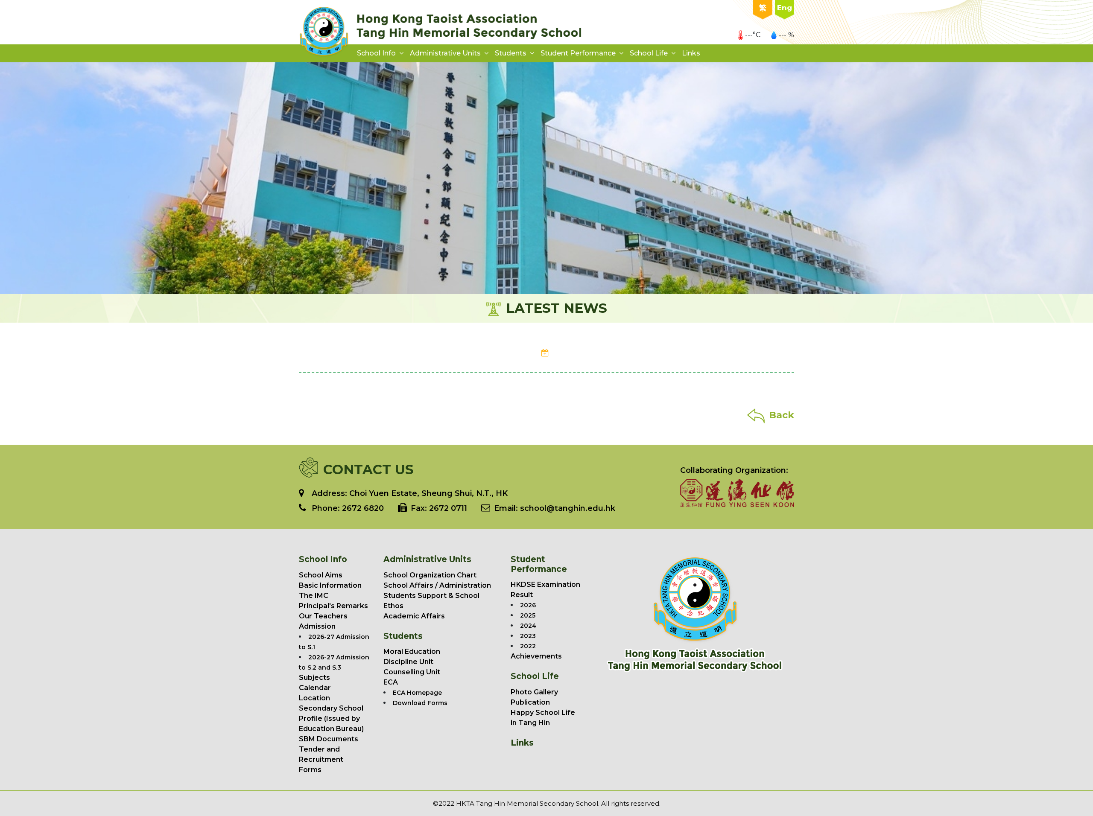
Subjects (314, 677)
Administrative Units (445, 53)
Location (314, 698)
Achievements (536, 656)
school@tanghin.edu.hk (566, 508)
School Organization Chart (429, 575)
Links (691, 53)
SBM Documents (328, 739)
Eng (784, 7)
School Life (649, 53)
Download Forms (420, 703)
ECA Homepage (417, 693)
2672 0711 (448, 508)
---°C (752, 35)
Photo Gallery (534, 692)
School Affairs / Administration (437, 585)
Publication (530, 702)
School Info (376, 53)
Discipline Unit (408, 662)
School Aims (320, 575)
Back (781, 415)
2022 (528, 646)
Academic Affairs (414, 616)
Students (510, 53)
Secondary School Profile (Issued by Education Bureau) (331, 718)
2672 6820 (363, 508)
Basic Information (330, 585)
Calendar (315, 688)
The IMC (313, 596)
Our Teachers (323, 616)
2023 (528, 636)
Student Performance (578, 53)
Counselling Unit (411, 672)
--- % (786, 35)
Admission (317, 626)
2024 (528, 625)
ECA (390, 682)
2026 (528, 605)
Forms (310, 770)
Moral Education (411, 651)
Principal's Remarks (333, 606)
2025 (527, 615)
